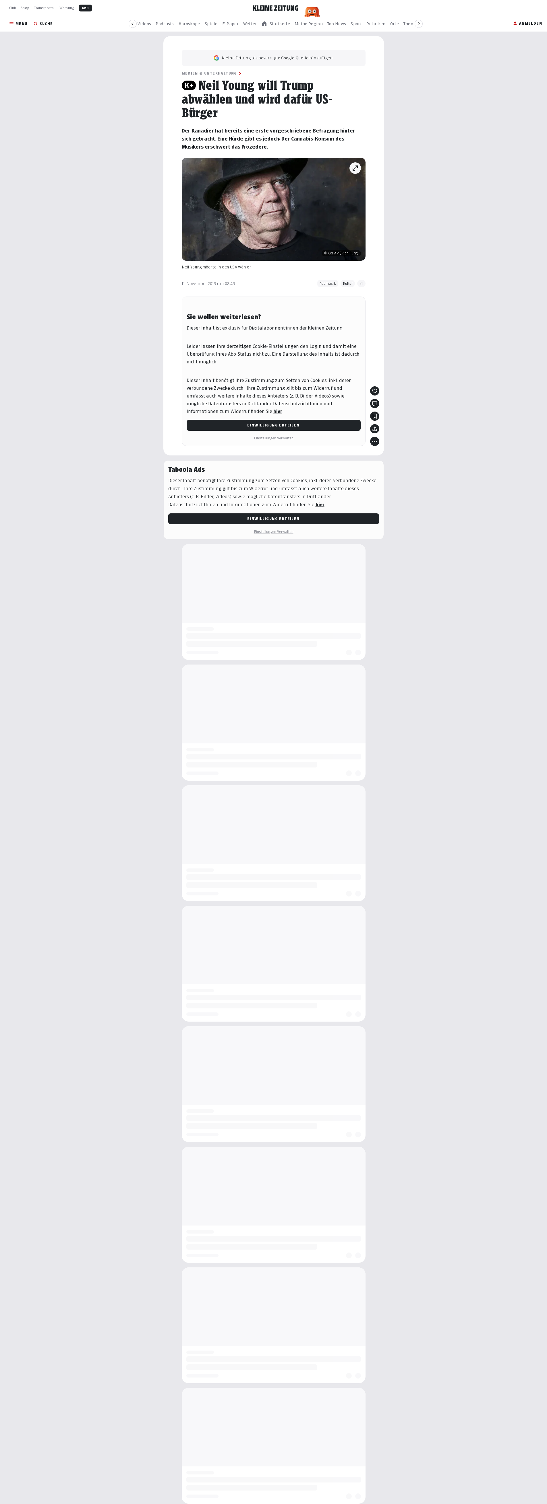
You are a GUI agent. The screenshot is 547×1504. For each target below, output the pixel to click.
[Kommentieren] (374, 403)
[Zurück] (133, 24)
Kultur (348, 283)
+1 (361, 283)
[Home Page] (275, 8)
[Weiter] (419, 24)
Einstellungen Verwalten (273, 438)
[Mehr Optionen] (374, 441)
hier (277, 411)
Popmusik (327, 283)
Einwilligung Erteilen (273, 425)
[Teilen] (374, 428)
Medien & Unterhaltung (209, 73)
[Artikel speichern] (374, 416)
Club (12, 8)
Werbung (66, 8)
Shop (25, 8)
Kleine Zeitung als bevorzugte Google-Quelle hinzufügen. (278, 58)
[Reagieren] (374, 391)
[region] (276, 24)
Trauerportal (44, 8)
